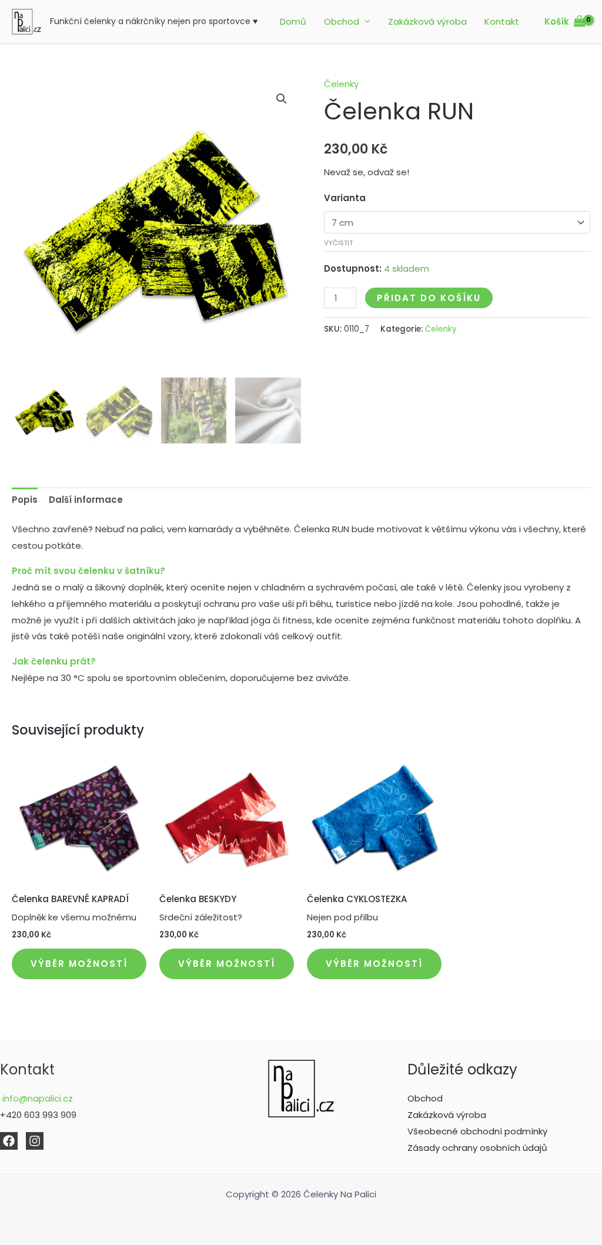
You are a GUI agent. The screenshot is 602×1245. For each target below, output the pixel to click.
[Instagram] (35, 1141)
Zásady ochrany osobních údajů (477, 1147)
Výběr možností (79, 963)
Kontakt (501, 21)
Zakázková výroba (427, 21)
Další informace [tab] (86, 499)
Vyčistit (338, 243)
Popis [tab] (25, 499)
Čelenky (341, 84)
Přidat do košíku (429, 298)
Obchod (341, 21)
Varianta (345, 198)
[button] (281, 98)
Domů (293, 21)
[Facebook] (9, 1141)
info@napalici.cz (36, 1098)
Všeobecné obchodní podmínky (477, 1131)
